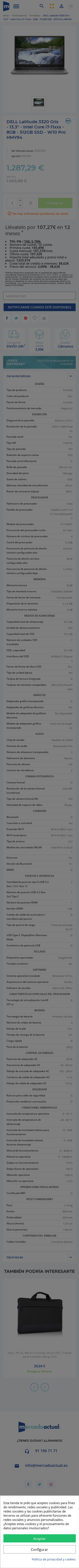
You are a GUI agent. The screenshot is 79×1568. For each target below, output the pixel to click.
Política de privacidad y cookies (54, 1559)
